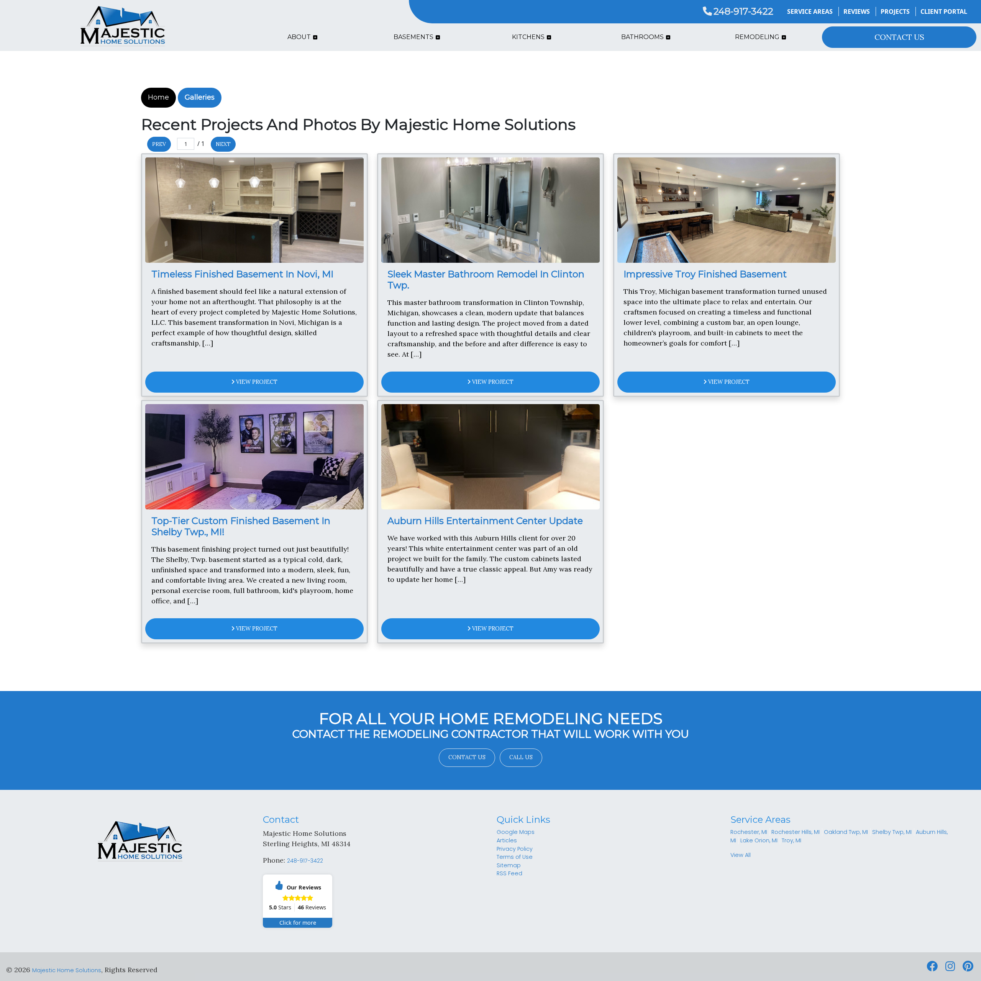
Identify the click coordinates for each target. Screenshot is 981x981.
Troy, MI (791, 840)
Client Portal (943, 11)
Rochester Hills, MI (795, 832)
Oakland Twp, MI (846, 832)
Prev (159, 144)
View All (740, 855)
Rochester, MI (748, 832)
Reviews (856, 11)
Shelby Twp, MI (892, 832)
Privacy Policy (515, 849)
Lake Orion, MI (759, 840)
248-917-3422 (743, 11)
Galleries (200, 97)
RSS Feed (509, 873)
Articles (507, 840)
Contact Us (467, 757)
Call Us (521, 757)
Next (223, 144)
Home (158, 97)
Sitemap (509, 865)
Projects (895, 11)
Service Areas (810, 11)
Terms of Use (515, 857)
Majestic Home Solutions (66, 970)
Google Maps (516, 832)
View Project (256, 381)
